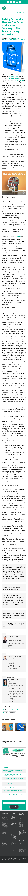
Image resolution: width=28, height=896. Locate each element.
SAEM (12, 842)
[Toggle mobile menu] (25, 6)
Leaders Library (16, 38)
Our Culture (4, 844)
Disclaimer (24, 859)
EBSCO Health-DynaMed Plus (14, 837)
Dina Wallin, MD (22, 39)
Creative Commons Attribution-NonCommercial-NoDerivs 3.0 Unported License (22, 832)
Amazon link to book (19, 80)
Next (23, 12)
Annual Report (5, 843)
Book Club (10, 38)
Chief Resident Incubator (13, 819)
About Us (4, 841)
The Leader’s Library (13, 76)
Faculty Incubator (13, 821)
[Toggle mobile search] (22, 6)
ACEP (12, 832)
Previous (19, 12)
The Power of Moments (14, 78)
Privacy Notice (14, 860)
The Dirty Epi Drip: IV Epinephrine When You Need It (13, 778)
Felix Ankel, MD (6, 39)
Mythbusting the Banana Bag (9, 787)
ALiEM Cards (13, 817)
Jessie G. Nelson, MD (13, 39)
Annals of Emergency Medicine (13, 834)
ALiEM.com (21, 818)
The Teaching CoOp (13, 844)
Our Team (4, 842)
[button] (3, 727)
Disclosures (4, 846)
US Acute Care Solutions (13, 846)
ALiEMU (12, 816)
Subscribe (14, 807)
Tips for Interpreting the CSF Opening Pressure (12, 780)
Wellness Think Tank (14, 824)
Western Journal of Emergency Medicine (14, 849)
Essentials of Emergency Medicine (13, 840)
